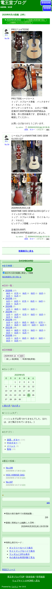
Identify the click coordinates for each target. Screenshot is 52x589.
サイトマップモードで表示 (22, 551)
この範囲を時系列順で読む (35, 20)
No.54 (7, 145)
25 (29, 395)
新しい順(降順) (12, 359)
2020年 (8, 335)
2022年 (8, 319)
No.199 (9, 468)
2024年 (8, 306)
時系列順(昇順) (29, 359)
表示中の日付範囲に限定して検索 (19, 273)
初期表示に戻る (26, 251)
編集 (47, 129)
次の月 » (16, 406)
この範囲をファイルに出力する (19, 23)
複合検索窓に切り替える (11, 277)
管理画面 (40, 577)
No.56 (7, 38)
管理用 (47, 8)
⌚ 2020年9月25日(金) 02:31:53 (37, 237)
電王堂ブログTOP (16, 577)
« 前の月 (6, 406)
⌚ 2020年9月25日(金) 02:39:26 (37, 127)
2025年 (8, 298)
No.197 (9, 482)
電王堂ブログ (13, 4)
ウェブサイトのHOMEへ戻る (26, 580)
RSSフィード (8, 570)
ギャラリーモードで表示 (21, 548)
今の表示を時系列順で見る (22, 557)
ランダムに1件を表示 (19, 554)
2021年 (8, 327)
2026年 (8, 290)
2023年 (8, 312)
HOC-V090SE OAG (15, 475)
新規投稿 (46, 2)
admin (20, 127)
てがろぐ (14, 587)
